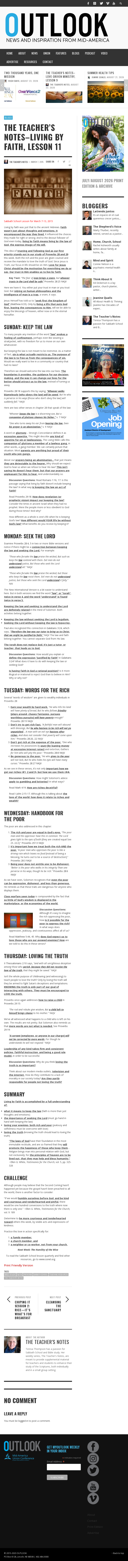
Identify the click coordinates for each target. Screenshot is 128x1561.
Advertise (93, 1533)
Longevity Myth (98, 73)
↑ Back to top (118, 1553)
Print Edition (95, 1527)
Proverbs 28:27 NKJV (30, 763)
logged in (23, 1420)
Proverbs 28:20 (25, 738)
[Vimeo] (107, 3)
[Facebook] (88, 3)
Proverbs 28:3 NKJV (21, 860)
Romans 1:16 (49, 480)
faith (19, 1274)
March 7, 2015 (37, 161)
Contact (92, 1521)
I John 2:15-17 (22, 793)
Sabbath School (41, 1274)
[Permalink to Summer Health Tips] (64, 92)
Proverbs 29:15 (12, 1003)
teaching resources (59, 1274)
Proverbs (28, 1274)
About (91, 1515)
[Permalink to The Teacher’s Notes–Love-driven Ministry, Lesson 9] (22, 97)
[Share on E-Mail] (70, 165)
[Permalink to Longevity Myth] (106, 92)
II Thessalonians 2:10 (15, 963)
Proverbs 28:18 (12, 391)
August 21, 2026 (73, 77)
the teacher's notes (14, 1278)
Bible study (10, 1274)
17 (59, 480)
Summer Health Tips (59, 73)
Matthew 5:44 (22, 936)
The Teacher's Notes (18, 84)
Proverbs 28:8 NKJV (54, 752)
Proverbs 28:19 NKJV (22, 721)
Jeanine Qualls (57, 77)
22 (35, 738)
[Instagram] (95, 3)
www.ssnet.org (47, 1259)
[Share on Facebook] (58, 161)
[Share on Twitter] (64, 161)
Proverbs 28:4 (21, 543)
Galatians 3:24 (54, 628)
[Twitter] (101, 3)
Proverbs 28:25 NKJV (55, 281)
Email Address (56, 1461)
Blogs (8, 117)
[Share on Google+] (70, 161)
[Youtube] (114, 3)
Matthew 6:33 (18, 304)
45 (32, 936)
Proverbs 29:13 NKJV (33, 843)
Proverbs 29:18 (23, 496)
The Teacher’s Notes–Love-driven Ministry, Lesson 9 (19, 76)
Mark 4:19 (20, 787)
